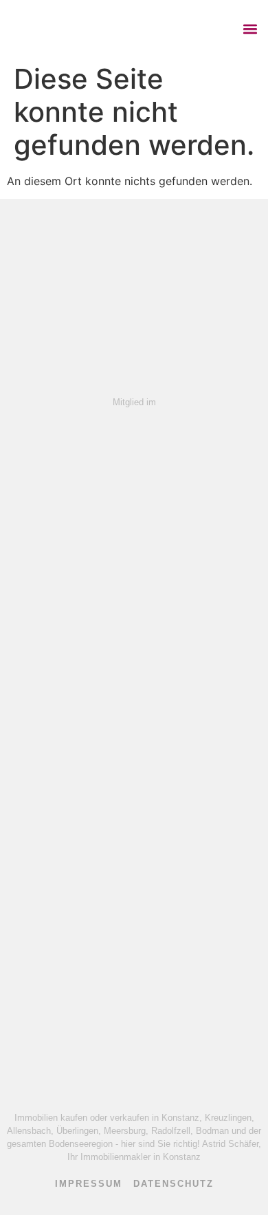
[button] (249, 28)
